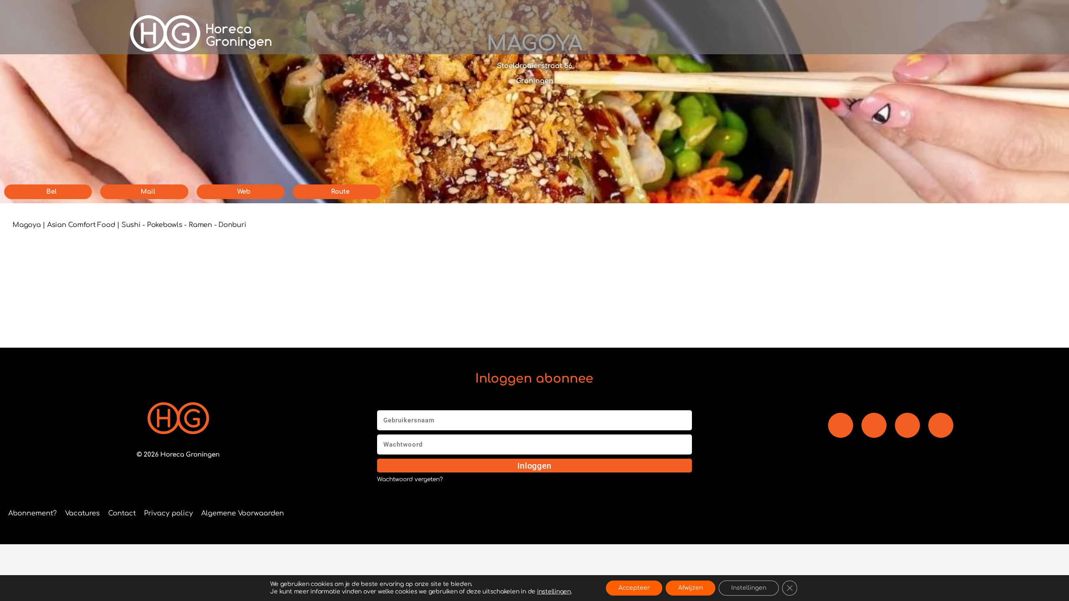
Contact (122, 513)
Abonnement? (32, 513)
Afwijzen (690, 588)
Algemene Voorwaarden (242, 513)
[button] (766, 33)
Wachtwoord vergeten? (410, 479)
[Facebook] (840, 425)
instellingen (554, 591)
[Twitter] (940, 425)
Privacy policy (168, 513)
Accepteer (634, 588)
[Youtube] (874, 425)
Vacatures (82, 513)
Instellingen (748, 588)
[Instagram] (907, 425)
